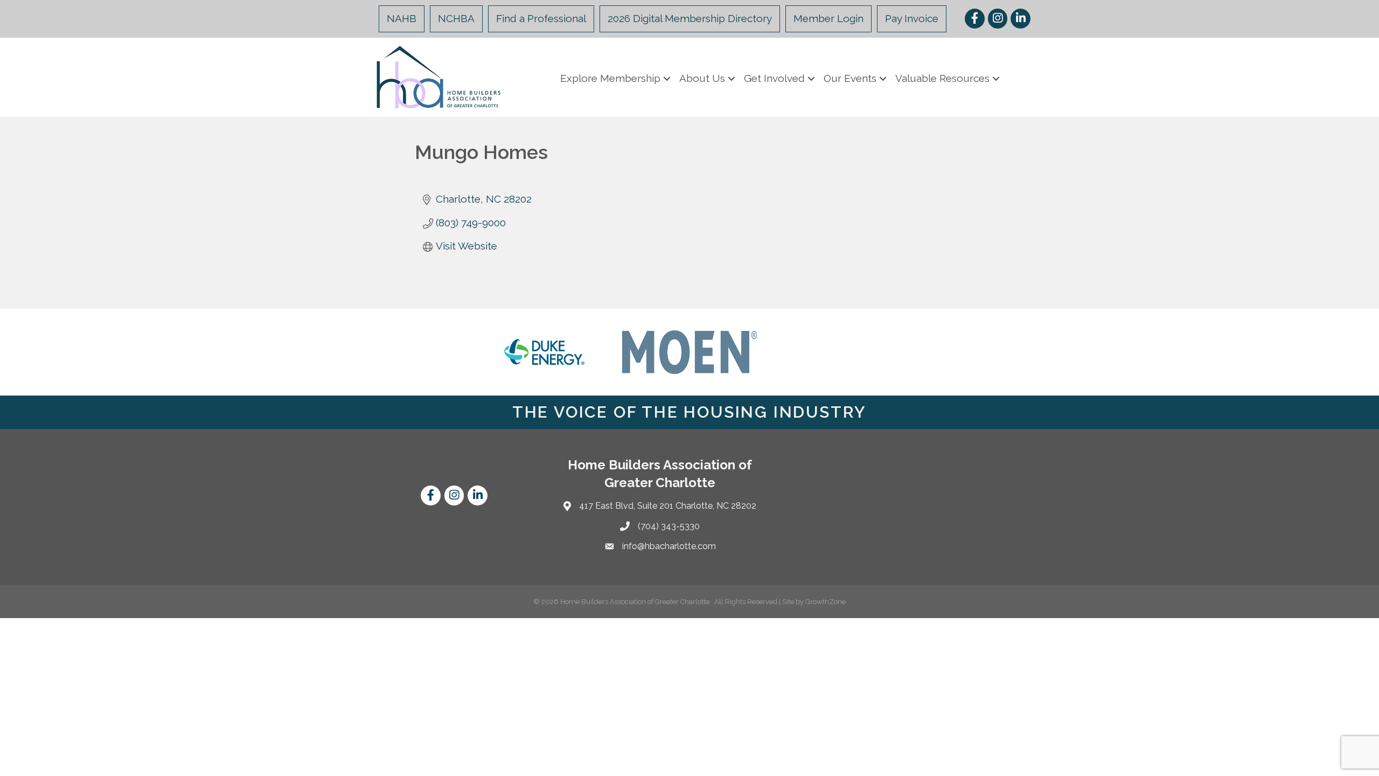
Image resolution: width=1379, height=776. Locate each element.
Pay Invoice (911, 18)
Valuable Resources (942, 78)
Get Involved (774, 78)
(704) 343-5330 (669, 526)
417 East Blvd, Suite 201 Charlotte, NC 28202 (667, 506)
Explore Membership (610, 78)
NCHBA (456, 18)
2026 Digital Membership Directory (690, 18)
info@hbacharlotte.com (669, 546)
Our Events (850, 78)
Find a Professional (541, 18)
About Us (702, 78)
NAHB (401, 18)
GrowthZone (825, 602)
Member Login (828, 18)
